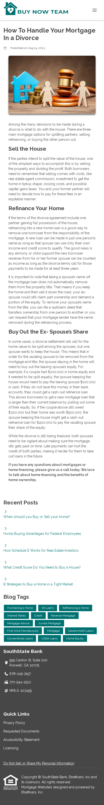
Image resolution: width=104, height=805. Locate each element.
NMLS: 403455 (20, 690)
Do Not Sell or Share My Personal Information (38, 763)
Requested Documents (21, 731)
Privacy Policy (14, 723)
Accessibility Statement (21, 740)
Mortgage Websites (37, 787)
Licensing (10, 748)
